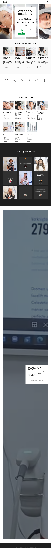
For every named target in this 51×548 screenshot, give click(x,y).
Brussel (25, 25)
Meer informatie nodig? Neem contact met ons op (36, 380)
